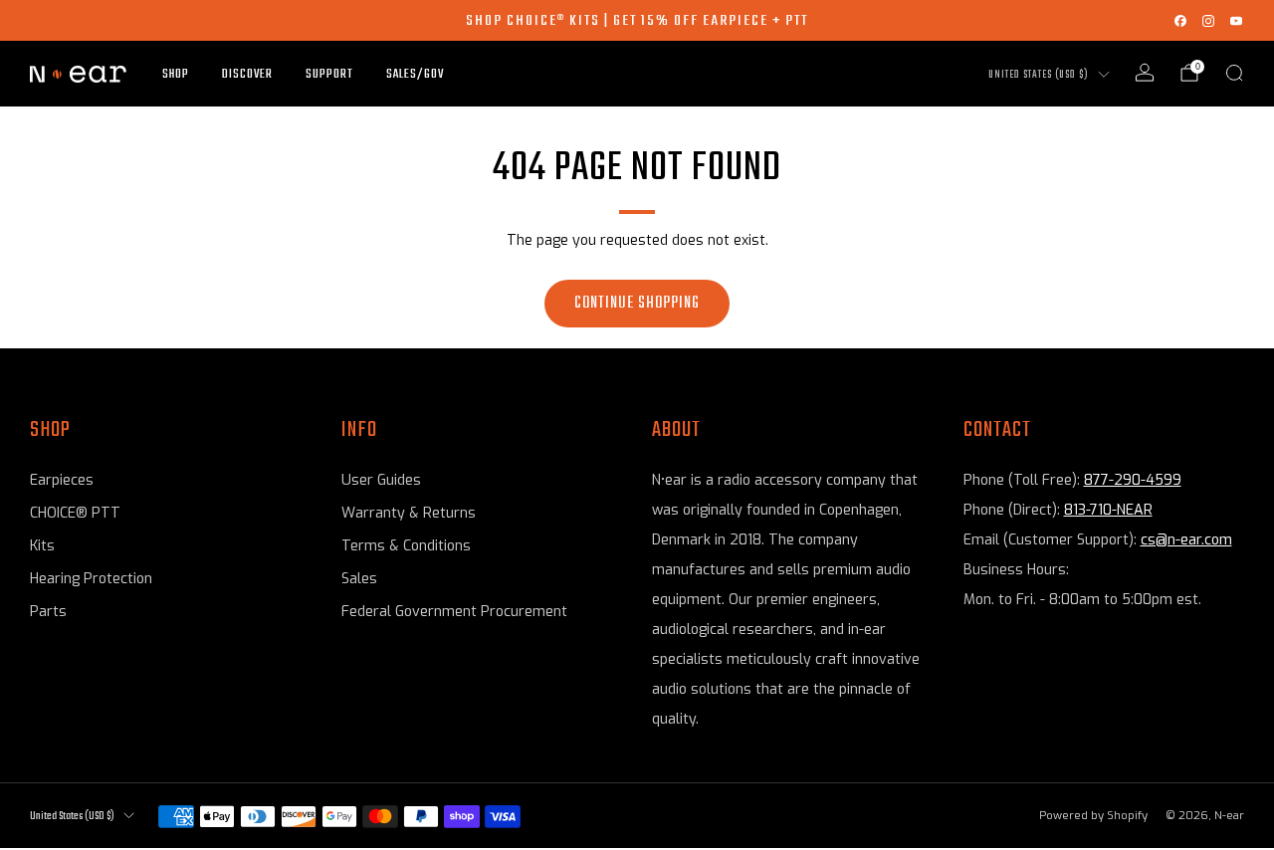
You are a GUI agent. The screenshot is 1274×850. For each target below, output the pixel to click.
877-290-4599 (1132, 480)
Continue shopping (637, 304)
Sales (359, 578)
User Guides (381, 480)
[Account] (1145, 73)
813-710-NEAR (1108, 510)
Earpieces (62, 480)
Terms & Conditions (406, 545)
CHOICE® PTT (75, 513)
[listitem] (637, 20)
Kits (42, 545)
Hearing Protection (91, 578)
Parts (48, 611)
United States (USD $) (1038, 75)
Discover (247, 74)
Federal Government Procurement (454, 611)
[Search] (1234, 73)
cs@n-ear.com (1186, 540)
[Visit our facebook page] (1180, 21)
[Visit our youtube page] (1236, 21)
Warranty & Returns (408, 513)
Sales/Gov (415, 74)
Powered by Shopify (1093, 815)
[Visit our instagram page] (1208, 21)
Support (329, 74)
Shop (175, 74)
